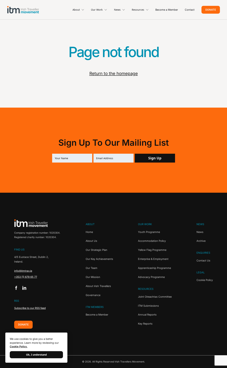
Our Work (97, 9)
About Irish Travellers (98, 286)
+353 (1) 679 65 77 (25, 276)
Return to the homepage (113, 73)
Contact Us (203, 260)
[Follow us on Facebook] (16, 288)
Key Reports (145, 323)
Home (89, 231)
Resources (138, 9)
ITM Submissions (148, 305)
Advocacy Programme (151, 276)
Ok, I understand (36, 354)
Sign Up (154, 158)
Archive (201, 240)
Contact (190, 9)
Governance (93, 295)
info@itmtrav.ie (23, 270)
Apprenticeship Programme (154, 267)
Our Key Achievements (99, 258)
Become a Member (166, 9)
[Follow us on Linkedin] (24, 288)
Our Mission (93, 276)
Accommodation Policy (152, 240)
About (76, 9)
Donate (210, 9)
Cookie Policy (204, 279)
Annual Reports (147, 314)
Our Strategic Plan (96, 249)
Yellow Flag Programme (152, 249)
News (117, 9)
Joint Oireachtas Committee (155, 296)
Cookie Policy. (18, 346)
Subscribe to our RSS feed (30, 308)
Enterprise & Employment (153, 258)
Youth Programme (149, 231)
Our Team (91, 267)
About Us (91, 240)
